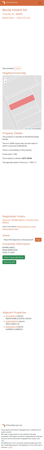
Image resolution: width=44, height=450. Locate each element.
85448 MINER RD (12, 321)
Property (17, 68)
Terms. (10, 447)
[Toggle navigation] (40, 3)
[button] (5, 78)
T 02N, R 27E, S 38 (23, 17)
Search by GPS (9, 262)
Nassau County (8, 17)
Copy (38, 240)
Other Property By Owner (14, 257)
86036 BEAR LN (11, 327)
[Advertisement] (22, 43)
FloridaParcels (11, 2)
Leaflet (29, 128)
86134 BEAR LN (11, 316)
